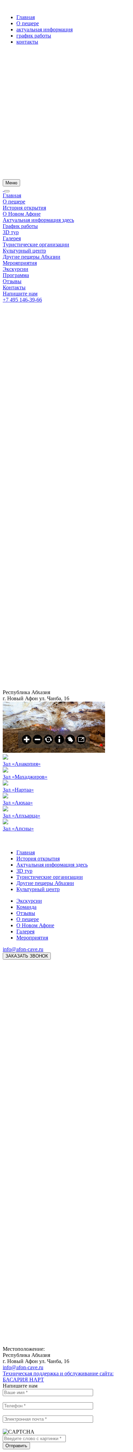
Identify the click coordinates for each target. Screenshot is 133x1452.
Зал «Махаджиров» (25, 777)
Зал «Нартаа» (18, 790)
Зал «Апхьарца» (21, 816)
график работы (33, 36)
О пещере (27, 23)
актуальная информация (44, 29)
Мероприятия (32, 938)
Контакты (14, 287)
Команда (26, 907)
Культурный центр (24, 251)
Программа (16, 275)
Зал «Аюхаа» (18, 803)
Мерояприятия (20, 263)
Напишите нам (20, 293)
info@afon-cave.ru (23, 949)
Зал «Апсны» (18, 828)
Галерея (12, 238)
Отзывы (12, 281)
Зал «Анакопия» (22, 764)
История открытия (24, 208)
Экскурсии (15, 269)
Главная (25, 17)
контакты (27, 42)
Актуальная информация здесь (38, 220)
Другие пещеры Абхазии (31, 257)
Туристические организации (36, 244)
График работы (20, 226)
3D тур (11, 232)
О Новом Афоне (22, 214)
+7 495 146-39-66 (22, 300)
